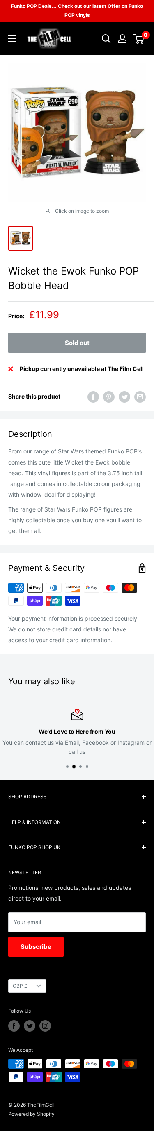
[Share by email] (140, 396)
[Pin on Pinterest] (109, 396)
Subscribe (36, 946)
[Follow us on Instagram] (45, 1026)
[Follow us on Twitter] (29, 1026)
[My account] (122, 38)
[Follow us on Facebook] (14, 1026)
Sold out (77, 343)
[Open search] (106, 38)
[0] (139, 39)
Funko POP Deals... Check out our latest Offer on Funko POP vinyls (77, 10)
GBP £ (20, 986)
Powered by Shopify (31, 1114)
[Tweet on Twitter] (124, 396)
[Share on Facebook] (93, 396)
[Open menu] (12, 38)
